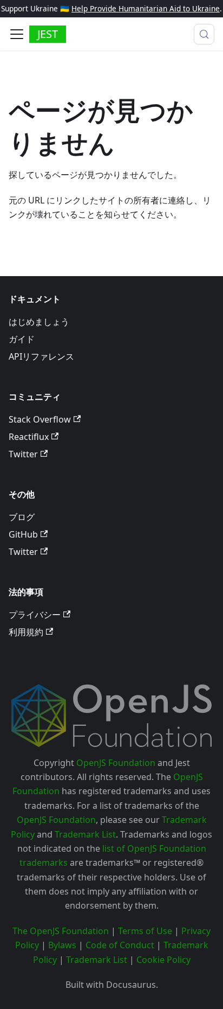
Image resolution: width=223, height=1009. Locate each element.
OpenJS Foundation (115, 763)
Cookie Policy (163, 960)
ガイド (22, 339)
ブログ (22, 517)
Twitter (23, 454)
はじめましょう (39, 322)
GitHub (23, 534)
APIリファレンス (41, 356)
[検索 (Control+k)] (204, 34)
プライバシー (35, 615)
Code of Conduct (120, 945)
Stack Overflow (40, 419)
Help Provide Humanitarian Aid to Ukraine (145, 8)
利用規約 (26, 632)
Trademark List (85, 834)
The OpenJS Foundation (60, 931)
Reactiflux (29, 437)
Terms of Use (145, 931)
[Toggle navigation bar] (17, 34)
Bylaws (62, 945)
